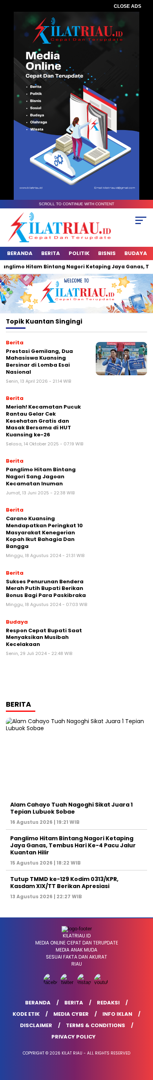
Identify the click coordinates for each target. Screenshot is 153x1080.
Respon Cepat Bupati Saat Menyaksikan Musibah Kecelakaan (44, 637)
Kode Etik (26, 1014)
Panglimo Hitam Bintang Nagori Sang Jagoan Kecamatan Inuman (41, 476)
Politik (79, 253)
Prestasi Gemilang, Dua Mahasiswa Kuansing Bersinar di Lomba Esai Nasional (39, 361)
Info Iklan (117, 1014)
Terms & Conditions (95, 1025)
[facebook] (51, 982)
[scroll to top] (142, 1034)
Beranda (20, 253)
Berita (50, 253)
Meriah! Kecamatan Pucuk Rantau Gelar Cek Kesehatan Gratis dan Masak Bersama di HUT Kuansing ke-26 (43, 420)
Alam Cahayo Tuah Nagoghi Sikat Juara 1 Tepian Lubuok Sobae (71, 808)
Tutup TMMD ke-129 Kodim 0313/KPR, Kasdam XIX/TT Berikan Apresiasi (64, 882)
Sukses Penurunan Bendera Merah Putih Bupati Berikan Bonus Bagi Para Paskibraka (46, 588)
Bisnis (107, 253)
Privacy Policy (73, 1036)
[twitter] (68, 982)
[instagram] (85, 982)
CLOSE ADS (127, 6)
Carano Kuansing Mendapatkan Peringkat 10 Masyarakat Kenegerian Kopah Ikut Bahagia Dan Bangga (44, 532)
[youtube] (101, 982)
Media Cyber (71, 1014)
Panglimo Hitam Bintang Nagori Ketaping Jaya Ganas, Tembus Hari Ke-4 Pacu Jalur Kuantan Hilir (73, 845)
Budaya (135, 253)
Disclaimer (36, 1025)
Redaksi (108, 1002)
